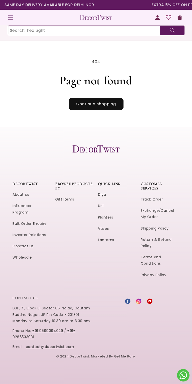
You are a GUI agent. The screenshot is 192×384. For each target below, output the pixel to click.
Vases (103, 228)
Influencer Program (22, 209)
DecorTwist (79, 356)
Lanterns (106, 239)
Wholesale (22, 257)
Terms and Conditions (151, 260)
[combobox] (96, 30)
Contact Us (23, 246)
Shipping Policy (155, 228)
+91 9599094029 (48, 330)
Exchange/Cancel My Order (157, 213)
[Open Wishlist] (168, 17)
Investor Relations (29, 234)
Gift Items (64, 199)
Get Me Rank (125, 356)
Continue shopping (96, 103)
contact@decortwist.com (50, 346)
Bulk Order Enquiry (29, 223)
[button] (10, 17)
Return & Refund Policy (156, 242)
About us (20, 194)
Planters (105, 217)
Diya (102, 194)
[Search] (172, 30)
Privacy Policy (153, 274)
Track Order (152, 199)
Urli (101, 205)
